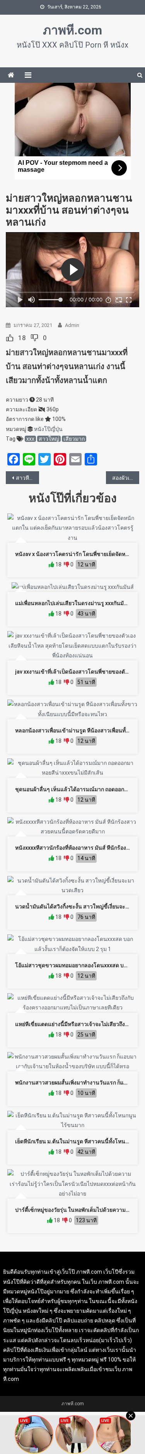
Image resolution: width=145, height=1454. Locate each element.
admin (72, 325)
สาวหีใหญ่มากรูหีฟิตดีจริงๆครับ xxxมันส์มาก (27, 478)
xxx (30, 439)
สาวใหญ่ (49, 439)
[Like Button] (10, 338)
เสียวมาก (74, 439)
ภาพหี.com (72, 30)
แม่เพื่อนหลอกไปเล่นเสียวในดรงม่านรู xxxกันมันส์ (73, 603)
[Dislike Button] (34, 338)
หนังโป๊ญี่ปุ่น (48, 429)
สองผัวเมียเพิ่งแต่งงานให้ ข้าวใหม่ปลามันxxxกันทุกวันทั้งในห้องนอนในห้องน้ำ (125, 478)
